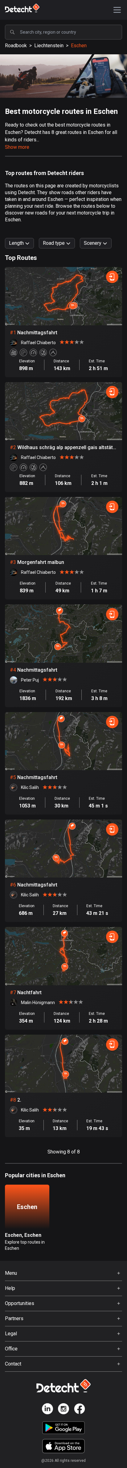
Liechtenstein (48, 45)
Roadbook (16, 45)
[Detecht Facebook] (79, 1409)
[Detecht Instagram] (63, 1409)
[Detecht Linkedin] (47, 1409)
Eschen (79, 45)
